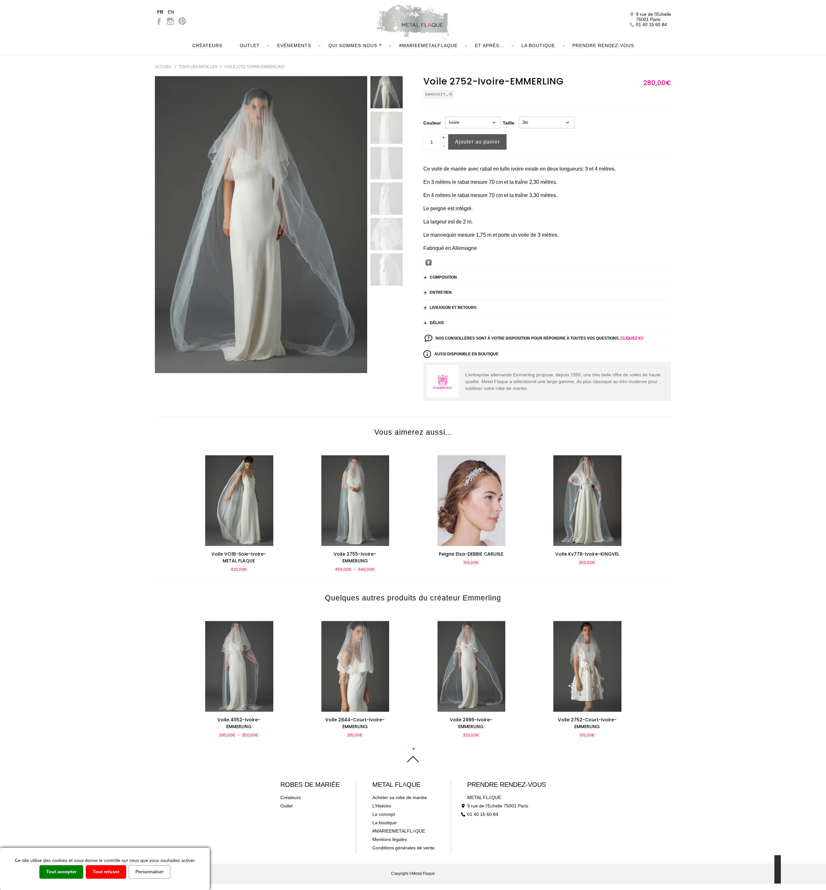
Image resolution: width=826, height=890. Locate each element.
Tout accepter (61, 871)
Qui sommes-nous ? (355, 45)
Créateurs (207, 45)
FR (160, 12)
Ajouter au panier (477, 141)
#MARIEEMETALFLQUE (398, 831)
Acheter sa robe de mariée (399, 797)
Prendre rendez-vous (506, 784)
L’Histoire (381, 805)
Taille (508, 122)
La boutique (538, 45)
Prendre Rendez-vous (603, 45)
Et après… (489, 45)
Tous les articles (198, 66)
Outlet (250, 45)
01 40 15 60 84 (482, 814)
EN (171, 12)
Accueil (163, 66)
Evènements (294, 45)
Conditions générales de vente (403, 847)
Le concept (383, 814)
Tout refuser (106, 871)
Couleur (432, 122)
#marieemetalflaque (428, 45)
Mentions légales (389, 839)
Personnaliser (150, 871)
